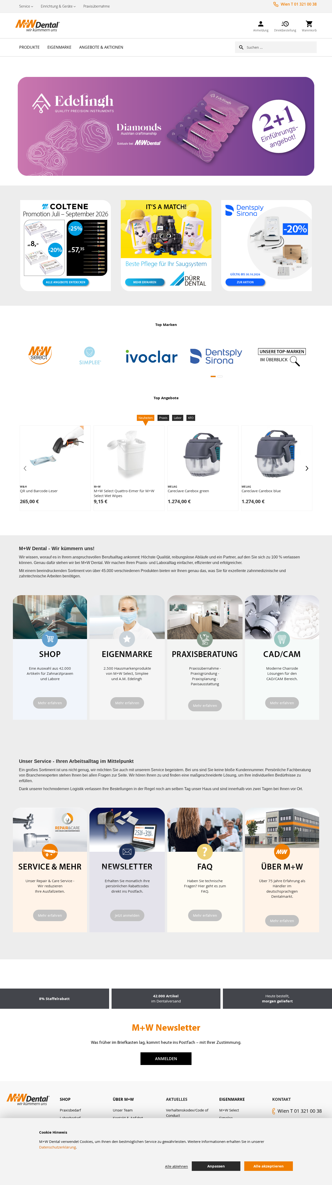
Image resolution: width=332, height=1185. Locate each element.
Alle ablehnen (176, 1166)
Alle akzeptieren (268, 1166)
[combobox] (282, 47)
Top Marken (166, 324)
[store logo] (39, 25)
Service (24, 6)
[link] (260, 25)
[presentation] (307, 468)
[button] (213, 376)
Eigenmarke (232, 1099)
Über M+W (123, 1099)
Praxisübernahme (96, 6)
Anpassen (216, 1166)
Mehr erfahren (50, 703)
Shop (65, 1099)
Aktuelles (176, 1099)
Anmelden (166, 1058)
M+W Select (229, 1110)
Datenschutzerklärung (57, 1147)
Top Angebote (166, 397)
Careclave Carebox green (188, 490)
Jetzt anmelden (127, 915)
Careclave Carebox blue (261, 490)
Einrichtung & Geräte (57, 6)
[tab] (86, 1099)
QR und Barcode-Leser (39, 490)
